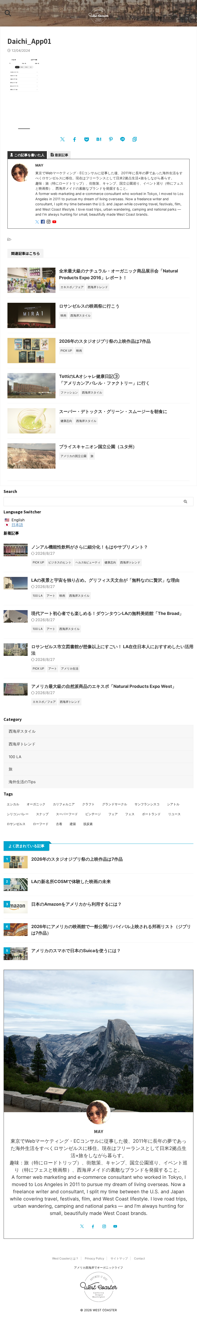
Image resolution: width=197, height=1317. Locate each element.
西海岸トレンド (22, 744)
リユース (174, 814)
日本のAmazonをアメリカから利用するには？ (76, 904)
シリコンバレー (18, 814)
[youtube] (54, 222)
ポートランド (151, 814)
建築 (73, 824)
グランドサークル (114, 804)
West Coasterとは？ (65, 1258)
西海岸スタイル (22, 731)
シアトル (173, 804)
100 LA (15, 756)
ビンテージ (93, 814)
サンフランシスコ (147, 804)
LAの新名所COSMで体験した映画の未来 (71, 881)
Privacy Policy (94, 1258)
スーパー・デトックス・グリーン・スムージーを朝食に (113, 411)
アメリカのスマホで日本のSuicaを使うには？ (76, 950)
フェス (130, 814)
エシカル (13, 804)
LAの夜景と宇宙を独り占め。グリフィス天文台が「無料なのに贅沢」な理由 (105, 580)
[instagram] (49, 222)
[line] (122, 139)
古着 (59, 824)
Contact (139, 1258)
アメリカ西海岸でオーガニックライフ (98, 1267)
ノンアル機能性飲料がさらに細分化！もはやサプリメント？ (89, 546)
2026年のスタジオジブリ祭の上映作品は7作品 (105, 341)
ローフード (41, 824)
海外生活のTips (22, 781)
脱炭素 (88, 824)
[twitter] (62, 139)
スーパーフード (67, 814)
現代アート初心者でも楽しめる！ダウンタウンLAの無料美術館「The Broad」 (107, 613)
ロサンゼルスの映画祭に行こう (89, 306)
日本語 (17, 524)
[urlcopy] (134, 139)
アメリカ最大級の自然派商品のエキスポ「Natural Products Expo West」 (103, 686)
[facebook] (74, 139)
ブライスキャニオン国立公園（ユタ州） (98, 446)
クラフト (88, 804)
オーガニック (36, 804)
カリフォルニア (64, 804)
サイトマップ (119, 1258)
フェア (113, 814)
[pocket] (86, 139)
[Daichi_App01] (98, 139)
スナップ (42, 814)
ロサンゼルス (16, 824)
